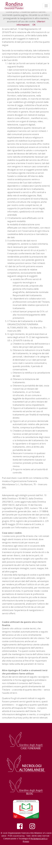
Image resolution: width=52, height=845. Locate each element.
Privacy (26, 841)
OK (34, 24)
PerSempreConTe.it (39, 838)
